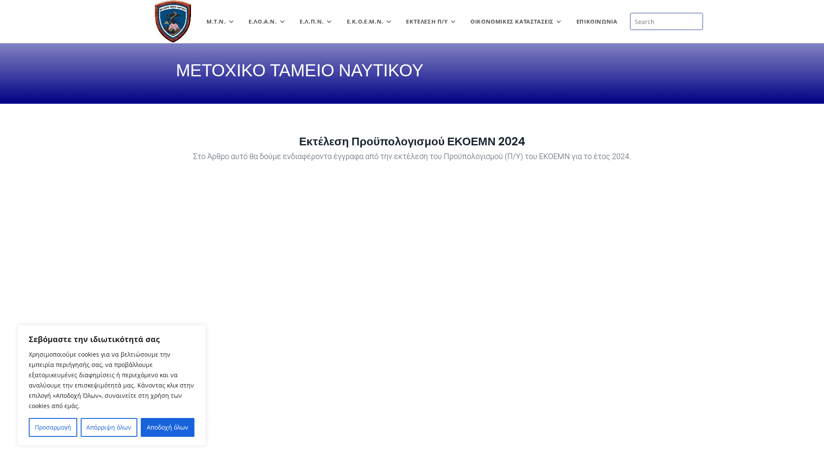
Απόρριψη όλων (108, 427)
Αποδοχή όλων (167, 427)
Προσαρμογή (53, 427)
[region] (111, 385)
